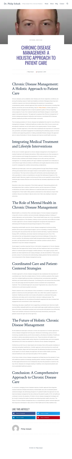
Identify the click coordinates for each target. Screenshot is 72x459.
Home (46, 4)
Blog (56, 4)
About (52, 4)
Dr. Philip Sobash (41, 107)
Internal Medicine (36, 40)
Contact (62, 4)
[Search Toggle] (67, 3)
